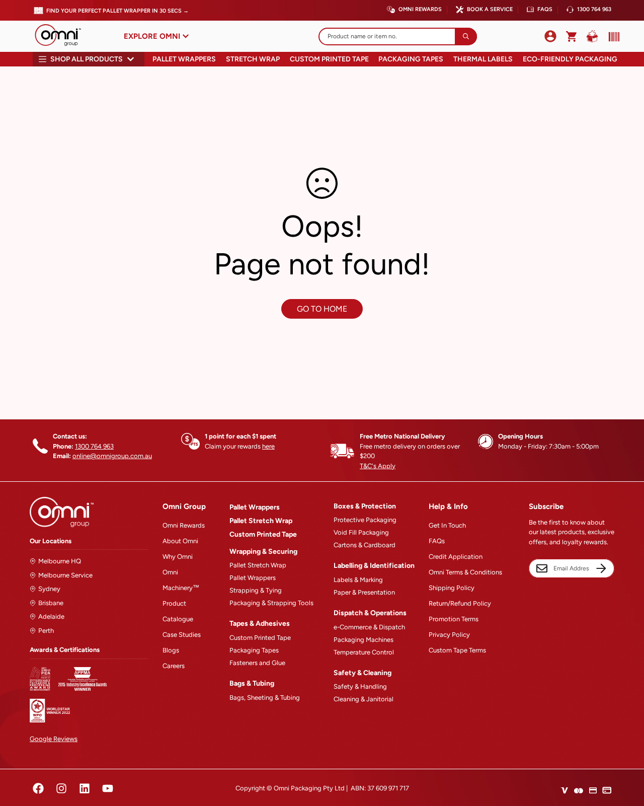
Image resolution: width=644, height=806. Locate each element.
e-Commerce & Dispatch (369, 627)
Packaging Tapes (410, 59)
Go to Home (322, 309)
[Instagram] (61, 788)
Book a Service (490, 9)
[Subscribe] (601, 568)
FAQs (544, 9)
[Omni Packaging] (63, 36)
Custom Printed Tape (329, 59)
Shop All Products (86, 59)
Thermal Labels (483, 59)
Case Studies (182, 634)
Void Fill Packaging (361, 532)
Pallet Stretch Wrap (260, 521)
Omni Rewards (420, 9)
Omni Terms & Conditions (465, 572)
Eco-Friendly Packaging (570, 59)
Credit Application (455, 556)
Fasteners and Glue (257, 663)
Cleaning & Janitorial (363, 699)
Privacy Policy (449, 634)
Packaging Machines (363, 639)
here (268, 446)
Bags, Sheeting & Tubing (264, 697)
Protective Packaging (365, 520)
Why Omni (178, 556)
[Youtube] (107, 788)
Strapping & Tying (255, 590)
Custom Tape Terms (457, 650)
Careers (174, 666)
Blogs (171, 650)
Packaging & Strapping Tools (271, 603)
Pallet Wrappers (184, 59)
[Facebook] (38, 788)
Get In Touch (447, 525)
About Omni (180, 541)
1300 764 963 (594, 9)
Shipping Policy (451, 588)
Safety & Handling (360, 686)
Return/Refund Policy (460, 603)
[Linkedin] (84, 788)
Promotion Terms (453, 619)
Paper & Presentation (364, 592)
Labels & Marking (358, 579)
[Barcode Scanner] (611, 36)
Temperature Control (364, 652)
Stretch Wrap (253, 59)
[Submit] (466, 36)
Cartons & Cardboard (364, 545)
